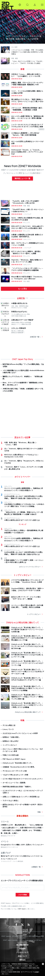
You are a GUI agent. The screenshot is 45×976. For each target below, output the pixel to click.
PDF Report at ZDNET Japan (14, 759)
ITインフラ (26, 222)
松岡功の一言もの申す (11, 741)
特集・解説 (26, 206)
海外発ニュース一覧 (22, 178)
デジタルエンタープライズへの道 (15, 771)
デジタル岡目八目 (9, 725)
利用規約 (22, 948)
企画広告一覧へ (35, 337)
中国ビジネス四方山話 (11, 755)
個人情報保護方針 (22, 945)
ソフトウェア (27, 214)
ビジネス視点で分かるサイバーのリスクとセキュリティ (23, 779)
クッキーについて (22, 952)
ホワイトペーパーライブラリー (30, 567)
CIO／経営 (26, 281)
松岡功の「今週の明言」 (11, 737)
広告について (22, 956)
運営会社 (22, 960)
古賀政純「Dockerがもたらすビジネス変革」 (19, 767)
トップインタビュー (34, 614)
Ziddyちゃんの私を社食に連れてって (28, 712)
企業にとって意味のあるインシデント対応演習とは (21, 797)
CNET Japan (21, 909)
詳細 (36, 972)
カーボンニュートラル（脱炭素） (15, 782)
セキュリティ (27, 239)
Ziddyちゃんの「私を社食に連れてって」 (18, 763)
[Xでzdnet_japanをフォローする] (22, 925)
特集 (39, 812)
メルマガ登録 (22, 895)
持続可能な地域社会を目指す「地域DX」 (17, 786)
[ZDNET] (7, 5)
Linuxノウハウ (8, 729)
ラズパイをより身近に (11, 800)
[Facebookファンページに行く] (16, 925)
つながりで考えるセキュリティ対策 (15, 775)
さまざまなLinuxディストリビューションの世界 (20, 733)
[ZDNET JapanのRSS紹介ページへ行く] (28, 925)
